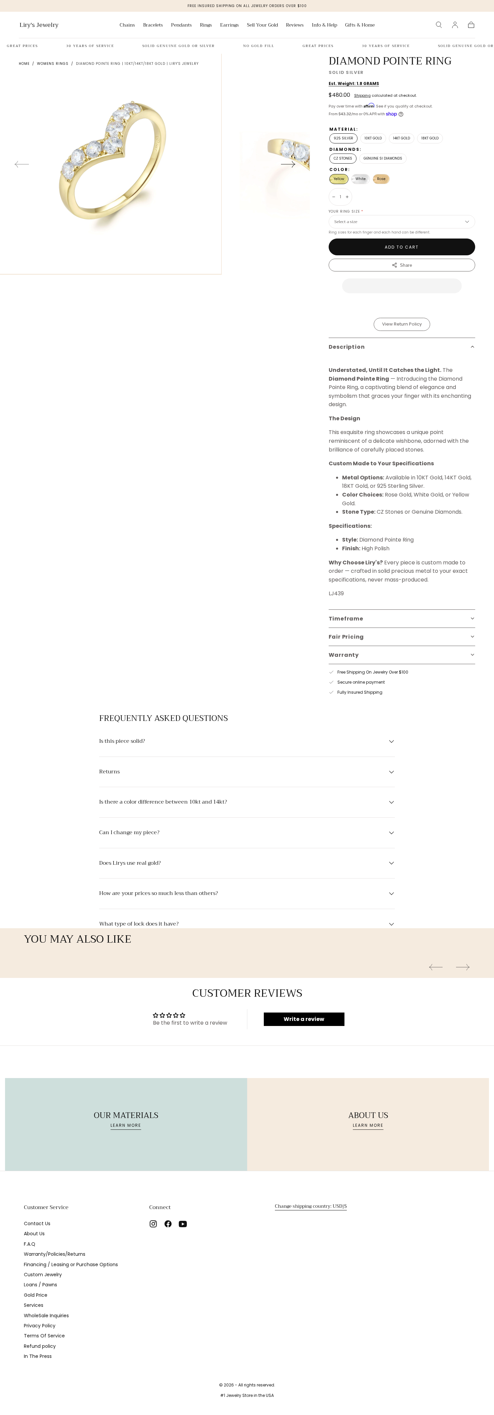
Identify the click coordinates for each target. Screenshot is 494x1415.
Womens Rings (53, 63)
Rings (206, 25)
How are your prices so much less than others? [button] (158, 893)
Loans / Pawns (40, 1284)
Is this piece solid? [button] (122, 741)
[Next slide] (288, 164)
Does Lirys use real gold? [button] (130, 863)
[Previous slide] (21, 164)
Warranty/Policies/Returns (54, 1254)
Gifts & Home (360, 25)
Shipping (362, 95)
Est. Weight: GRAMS (354, 83)
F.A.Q (29, 1244)
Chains (127, 25)
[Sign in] (455, 25)
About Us (34, 1233)
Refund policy (40, 1346)
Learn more (126, 1125)
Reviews (295, 25)
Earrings (229, 25)
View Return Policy (402, 324)
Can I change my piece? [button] (129, 832)
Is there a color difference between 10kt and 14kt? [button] (163, 802)
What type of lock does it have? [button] (138, 924)
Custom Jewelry (43, 1274)
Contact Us (37, 1223)
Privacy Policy (39, 1325)
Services (33, 1305)
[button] (439, 25)
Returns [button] (109, 772)
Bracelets (153, 25)
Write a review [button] (304, 1019)
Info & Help (324, 25)
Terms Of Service (44, 1335)
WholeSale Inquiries (46, 1315)
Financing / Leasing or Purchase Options (71, 1264)
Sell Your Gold (262, 25)
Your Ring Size (346, 212)
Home (24, 63)
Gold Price (35, 1295)
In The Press (38, 1356)
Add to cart (402, 247)
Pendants (181, 25)
